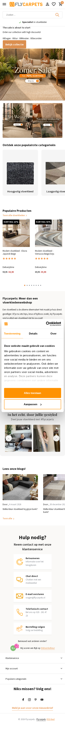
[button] (24, 285)
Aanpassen (30, 404)
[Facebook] (23, 699)
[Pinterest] (35, 699)
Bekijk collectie (14, 44)
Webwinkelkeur (48, 648)
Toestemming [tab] (12, 333)
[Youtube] (42, 699)
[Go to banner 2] (18, 120)
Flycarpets (41, 719)
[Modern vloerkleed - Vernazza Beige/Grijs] (48, 233)
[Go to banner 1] (32, 75)
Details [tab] (33, 333)
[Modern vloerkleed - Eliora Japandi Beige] (16, 233)
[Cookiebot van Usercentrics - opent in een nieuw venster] (46, 324)
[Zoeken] (57, 14)
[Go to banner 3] (48, 120)
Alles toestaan (32, 392)
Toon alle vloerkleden (14, 215)
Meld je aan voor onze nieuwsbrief (32, 708)
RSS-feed (51, 719)
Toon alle (7, 518)
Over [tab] (53, 333)
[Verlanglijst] (54, 4)
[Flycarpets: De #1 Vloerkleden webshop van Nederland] (26, 4)
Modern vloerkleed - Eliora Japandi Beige (15, 252)
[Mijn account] (47, 4)
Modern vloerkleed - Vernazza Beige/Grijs (44, 252)
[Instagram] (29, 699)
